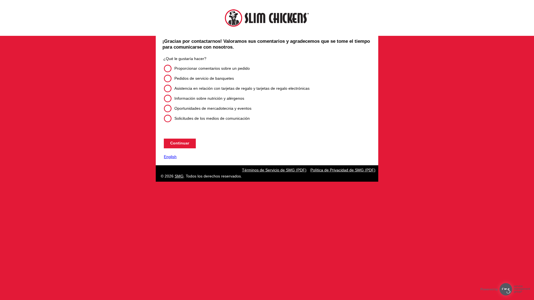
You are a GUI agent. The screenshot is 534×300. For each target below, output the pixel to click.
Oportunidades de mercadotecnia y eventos (212, 108)
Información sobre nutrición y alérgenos (209, 98)
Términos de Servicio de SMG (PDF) (274, 170)
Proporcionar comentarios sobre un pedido (212, 68)
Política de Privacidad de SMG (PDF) (342, 170)
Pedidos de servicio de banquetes (204, 78)
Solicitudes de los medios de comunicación (212, 118)
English (170, 156)
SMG (179, 176)
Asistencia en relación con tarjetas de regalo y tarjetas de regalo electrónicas (242, 88)
